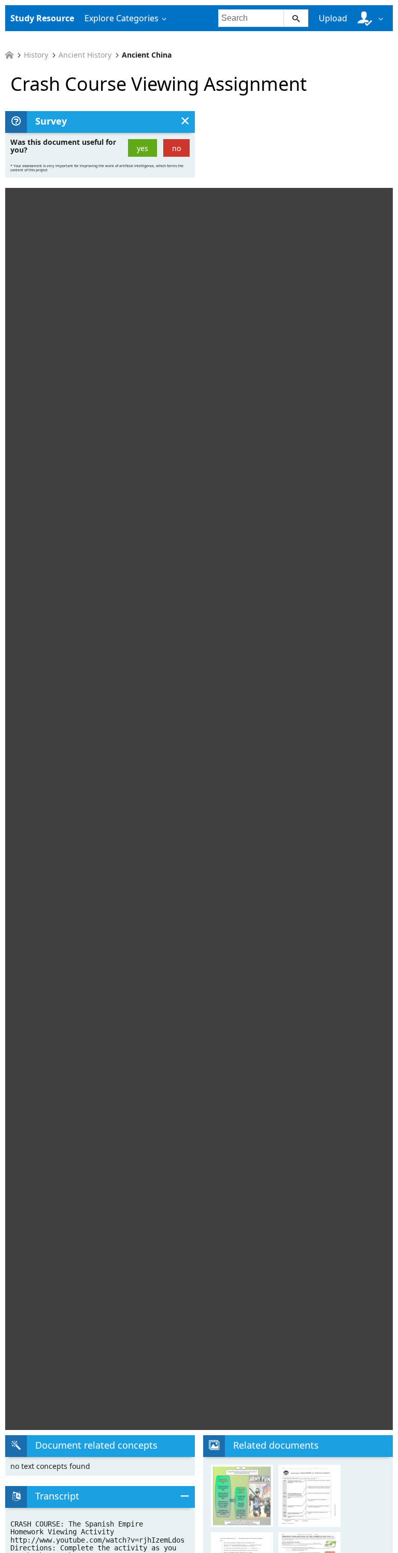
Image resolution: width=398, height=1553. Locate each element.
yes (142, 148)
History (36, 55)
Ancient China (147, 55)
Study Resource (42, 18)
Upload (333, 18)
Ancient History (85, 55)
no (176, 148)
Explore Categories (121, 18)
